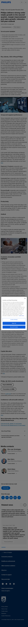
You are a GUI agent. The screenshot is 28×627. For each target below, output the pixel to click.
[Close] (25, 298)
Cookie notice (21, 315)
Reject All (14, 323)
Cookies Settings (14, 319)
